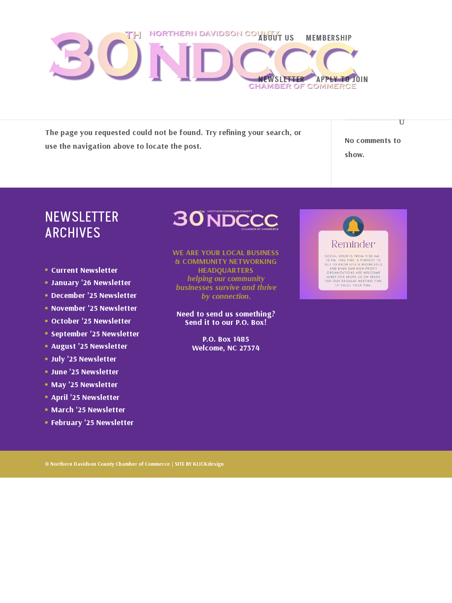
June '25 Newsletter (85, 371)
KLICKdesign (208, 463)
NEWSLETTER (281, 81)
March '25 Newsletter (88, 409)
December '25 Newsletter (94, 295)
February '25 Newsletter (92, 422)
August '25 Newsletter (89, 346)
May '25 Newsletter (84, 384)
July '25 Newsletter (84, 359)
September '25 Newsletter (95, 333)
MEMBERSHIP (329, 39)
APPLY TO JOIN (342, 81)
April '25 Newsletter (85, 397)
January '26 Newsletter (91, 282)
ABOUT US (276, 39)
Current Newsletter (84, 270)
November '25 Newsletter (94, 308)
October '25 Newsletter (91, 321)
